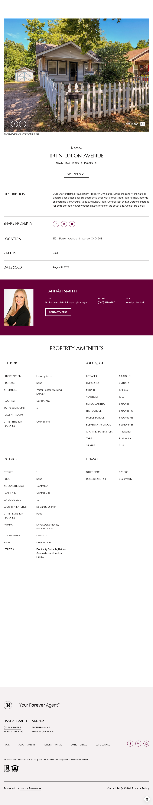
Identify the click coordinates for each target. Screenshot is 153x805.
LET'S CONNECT (104, 745)
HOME (7, 744)
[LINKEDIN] (138, 744)
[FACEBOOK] (130, 744)
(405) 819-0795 (106, 302)
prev (14, 124)
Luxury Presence (30, 788)
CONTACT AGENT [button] (58, 312)
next (22, 124)
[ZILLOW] (146, 744)
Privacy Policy (140, 788)
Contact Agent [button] (76, 173)
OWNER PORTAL (79, 744)
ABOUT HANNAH (27, 744)
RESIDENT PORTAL (53, 744)
